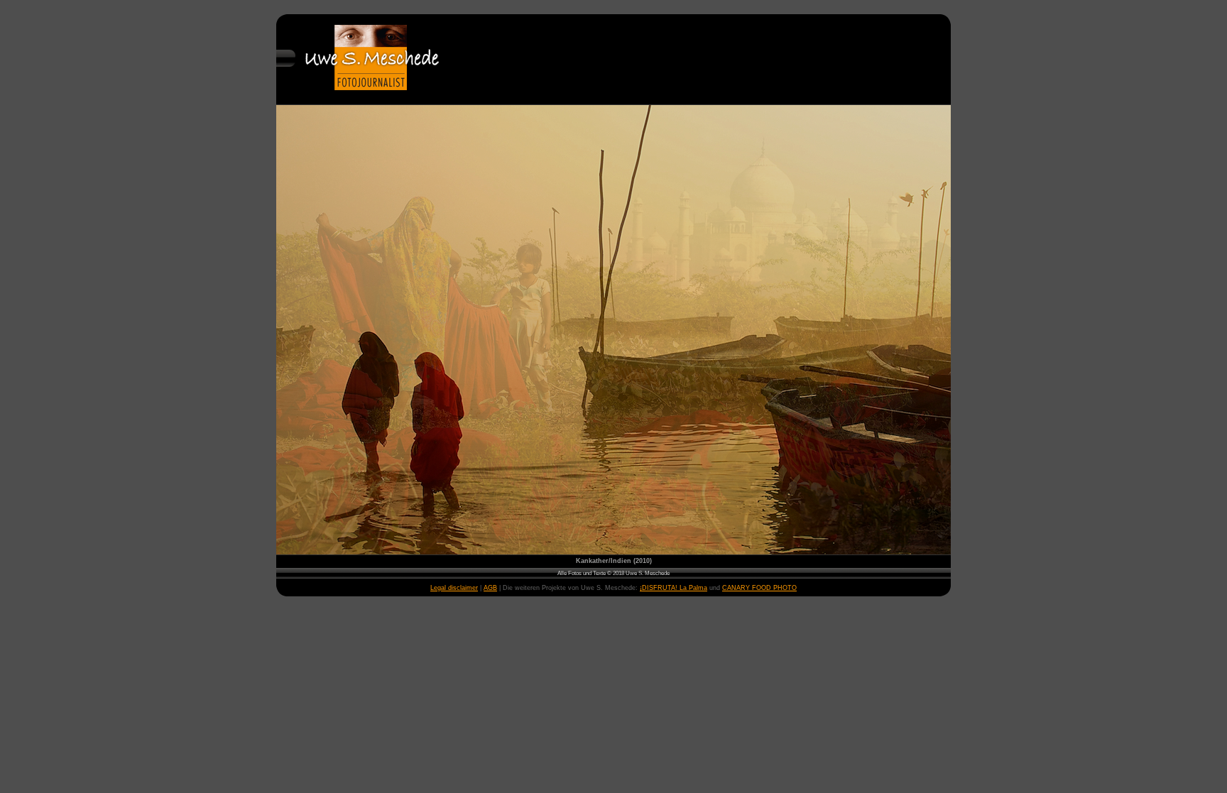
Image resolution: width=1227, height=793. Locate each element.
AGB (490, 587)
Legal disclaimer (454, 587)
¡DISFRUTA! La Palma (673, 587)
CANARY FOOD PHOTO (759, 587)
